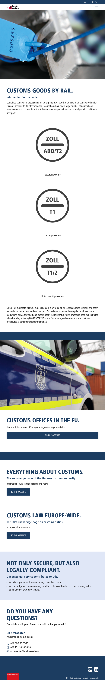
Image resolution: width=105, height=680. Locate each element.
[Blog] (90, 669)
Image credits (94, 678)
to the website (52, 435)
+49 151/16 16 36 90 (20, 647)
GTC (67, 678)
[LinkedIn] (96, 669)
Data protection (75, 678)
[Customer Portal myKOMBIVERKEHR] (85, 2)
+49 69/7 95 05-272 (20, 643)
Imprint (85, 678)
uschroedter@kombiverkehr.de (24, 651)
